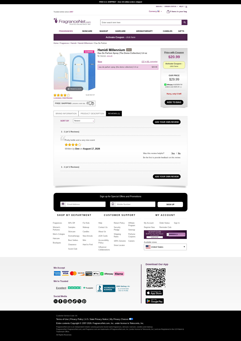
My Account (149, 223)
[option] (128, 67)
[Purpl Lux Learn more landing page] (165, 236)
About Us (102, 232)
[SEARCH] (184, 22)
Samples (71, 227)
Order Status (170, 6)
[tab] (66, 113)
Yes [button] (173, 153)
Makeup (104, 31)
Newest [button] (77, 121)
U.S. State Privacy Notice (96, 319)
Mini (84, 240)
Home (56, 43)
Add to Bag (174, 102)
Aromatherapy (73, 236)
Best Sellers (73, 240)
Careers (131, 241)
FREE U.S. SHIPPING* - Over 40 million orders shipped (120, 2)
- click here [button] (120, 37)
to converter (149, 62)
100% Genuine (120, 241)
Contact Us (103, 227)
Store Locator (119, 245)
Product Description (92, 113)
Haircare (120, 31)
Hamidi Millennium (85, 43)
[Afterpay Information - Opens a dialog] (168, 84)
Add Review (67, 98)
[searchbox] (141, 22)
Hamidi (74, 43)
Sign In (159, 6)
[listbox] (128, 67)
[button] (74, 103)
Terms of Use (62, 319)
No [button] (179, 153)
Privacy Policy (76, 319)
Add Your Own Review (167, 122)
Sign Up (170, 204)
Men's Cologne (59, 234)
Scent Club (72, 249)
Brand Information (66, 113)
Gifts (181, 31)
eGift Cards (103, 236)
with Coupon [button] (174, 52)
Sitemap (131, 230)
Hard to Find (88, 245)
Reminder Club (165, 227)
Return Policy (119, 223)
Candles (86, 232)
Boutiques (57, 243)
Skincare (87, 31)
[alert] (156, 11)
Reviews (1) (114, 113)
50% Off (71, 223)
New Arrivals (88, 236)
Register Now (149, 227)
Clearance (72, 245)
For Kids (86, 223)
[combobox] (143, 22)
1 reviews (58, 98)
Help (181, 6)
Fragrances (66, 31)
